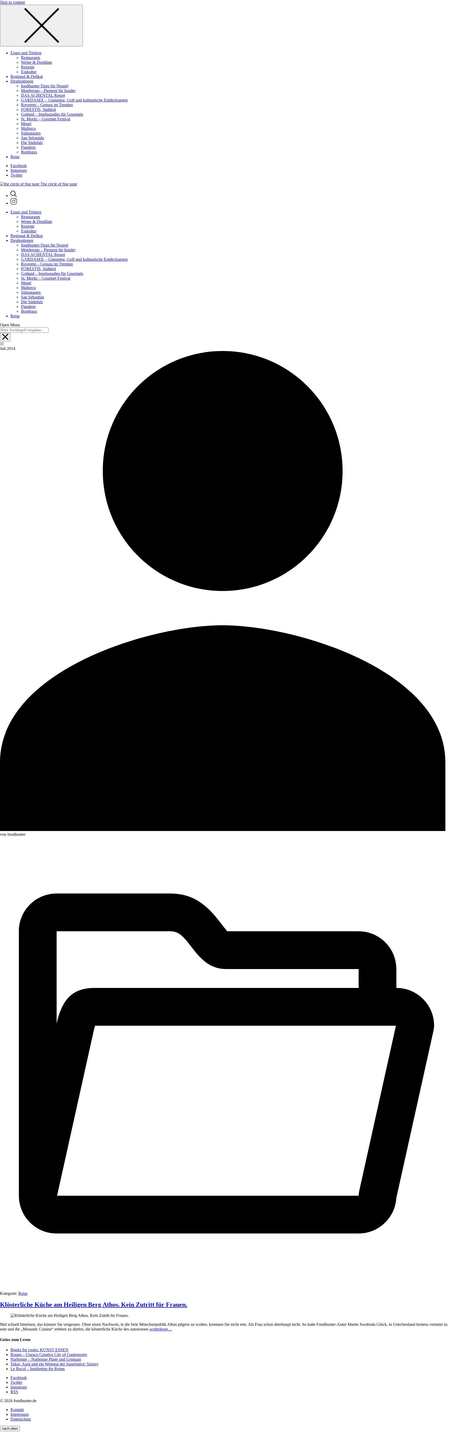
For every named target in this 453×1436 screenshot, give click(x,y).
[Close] (41, 25)
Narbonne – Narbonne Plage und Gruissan (45, 1359)
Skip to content (12, 2)
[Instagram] (13, 203)
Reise (23, 1293)
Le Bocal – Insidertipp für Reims (37, 1368)
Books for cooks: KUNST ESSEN (39, 1350)
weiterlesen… (160, 1329)
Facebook (18, 165)
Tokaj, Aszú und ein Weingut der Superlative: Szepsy (54, 1364)
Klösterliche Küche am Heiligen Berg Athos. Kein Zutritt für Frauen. (93, 1304)
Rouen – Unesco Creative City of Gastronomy (48, 1354)
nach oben (10, 1428)
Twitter (16, 175)
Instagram (18, 170)
